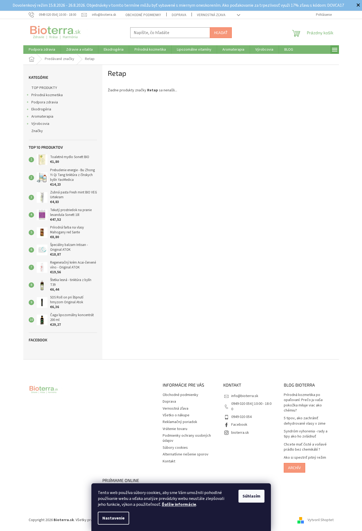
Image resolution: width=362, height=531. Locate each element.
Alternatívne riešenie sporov (185, 454)
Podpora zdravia (44, 102)
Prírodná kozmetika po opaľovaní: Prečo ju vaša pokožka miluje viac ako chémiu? (303, 402)
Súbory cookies (175, 447)
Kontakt (169, 461)
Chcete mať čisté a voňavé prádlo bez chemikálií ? (305, 447)
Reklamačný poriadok (180, 422)
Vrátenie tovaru (175, 429)
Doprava (179, 15)
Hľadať (220, 32)
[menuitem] (42, 49)
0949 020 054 (241, 417)
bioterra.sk (240, 432)
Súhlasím (251, 496)
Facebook (239, 424)
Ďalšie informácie (179, 504)
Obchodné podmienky (143, 15)
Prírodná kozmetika (47, 95)
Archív (294, 467)
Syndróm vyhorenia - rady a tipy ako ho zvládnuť (305, 434)
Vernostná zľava (211, 15)
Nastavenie (113, 518)
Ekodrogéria (41, 109)
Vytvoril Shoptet (321, 520)
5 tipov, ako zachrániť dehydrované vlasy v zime (305, 421)
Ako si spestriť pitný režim (305, 457)
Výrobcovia (40, 123)
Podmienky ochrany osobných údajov (187, 438)
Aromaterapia (42, 116)
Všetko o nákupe (176, 415)
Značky (37, 131)
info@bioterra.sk (244, 396)
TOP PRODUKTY (44, 88)
